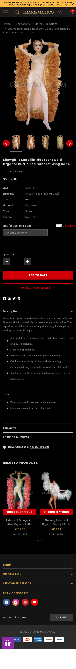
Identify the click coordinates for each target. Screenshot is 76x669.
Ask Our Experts (39, 447)
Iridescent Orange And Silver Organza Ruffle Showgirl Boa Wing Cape (19, 524)
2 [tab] (38, 540)
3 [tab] (41, 540)
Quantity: (8, 254)
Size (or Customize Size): (18, 225)
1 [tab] (34, 540)
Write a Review (14, 171)
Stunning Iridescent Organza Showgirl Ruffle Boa (56, 524)
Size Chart (69, 225)
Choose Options (19, 512)
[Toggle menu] (5, 12)
